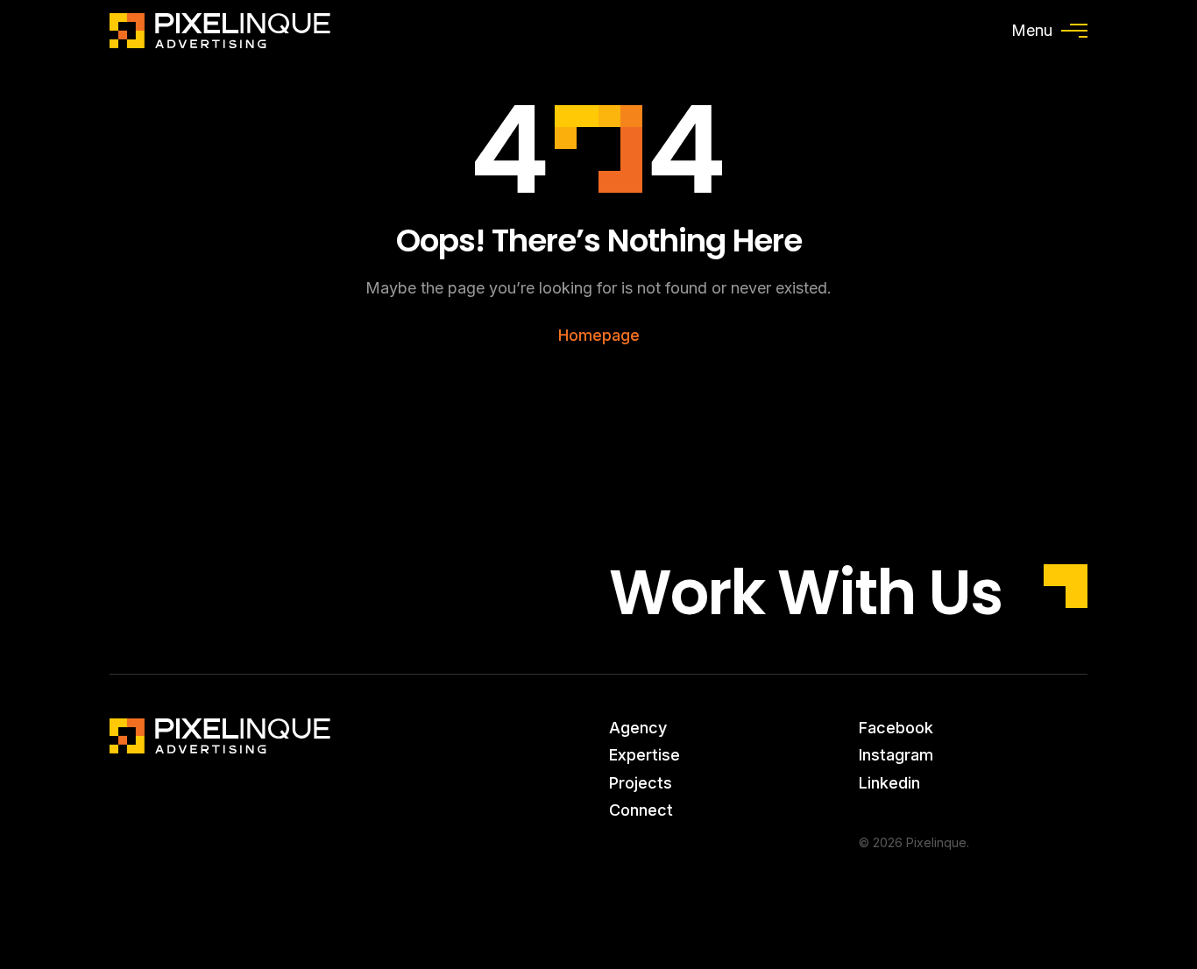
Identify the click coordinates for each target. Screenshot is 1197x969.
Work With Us (805, 592)
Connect (641, 810)
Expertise (644, 755)
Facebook (896, 727)
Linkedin (889, 783)
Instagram (896, 755)
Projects (640, 783)
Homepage (599, 335)
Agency (638, 727)
